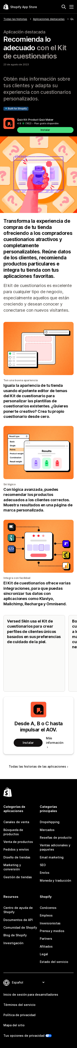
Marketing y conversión (12, 867)
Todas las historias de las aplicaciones (37, 766)
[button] (38, 125)
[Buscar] (64, 7)
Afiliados (46, 946)
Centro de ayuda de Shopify (18, 910)
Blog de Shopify (15, 935)
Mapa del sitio (14, 1025)
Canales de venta (16, 822)
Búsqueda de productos (13, 832)
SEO (43, 865)
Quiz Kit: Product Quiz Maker (35, 119)
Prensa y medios (52, 931)
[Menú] (71, 7)
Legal (44, 954)
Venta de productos (18, 842)
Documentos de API (18, 920)
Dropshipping (49, 822)
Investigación (13, 943)
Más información (54, 740)
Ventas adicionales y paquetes (55, 847)
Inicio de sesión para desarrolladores (30, 994)
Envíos (44, 872)
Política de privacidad (19, 1015)
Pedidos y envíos (16, 849)
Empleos (46, 915)
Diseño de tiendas (16, 857)
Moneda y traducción (55, 880)
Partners (46, 938)
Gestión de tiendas (17, 877)
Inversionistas (50, 923)
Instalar (45, 129)
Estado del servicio (54, 962)
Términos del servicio (19, 1005)
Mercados (47, 830)
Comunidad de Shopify (20, 927)
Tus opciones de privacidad (23, 1035)
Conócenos (48, 908)
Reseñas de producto (56, 837)
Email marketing (52, 857)
